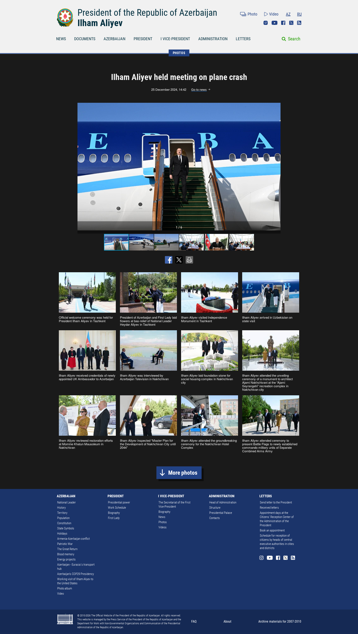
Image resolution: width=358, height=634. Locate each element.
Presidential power (119, 502)
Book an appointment (272, 530)
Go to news (199, 89)
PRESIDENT (143, 38)
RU (299, 14)
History (61, 507)
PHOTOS (179, 53)
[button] (276, 166)
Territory (62, 513)
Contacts (214, 518)
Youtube (274, 23)
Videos (162, 527)
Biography (114, 513)
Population (63, 518)
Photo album (64, 588)
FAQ (194, 621)
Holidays (62, 533)
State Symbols (65, 528)
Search (294, 38)
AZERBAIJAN (114, 38)
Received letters (269, 507)
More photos (182, 472)
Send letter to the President (276, 502)
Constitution (64, 523)
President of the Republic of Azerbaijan (147, 12)
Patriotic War (65, 544)
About (227, 621)
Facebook (283, 23)
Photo (252, 14)
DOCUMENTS (84, 38)
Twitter (291, 23)
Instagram (266, 23)
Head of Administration (222, 502)
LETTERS (243, 38)
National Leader (66, 502)
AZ (288, 14)
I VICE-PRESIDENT (175, 38)
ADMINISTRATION (212, 38)
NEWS (61, 38)
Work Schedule (117, 507)
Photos (162, 522)
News (161, 517)
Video (273, 14)
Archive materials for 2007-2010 (279, 621)
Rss (299, 23)
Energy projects (66, 559)
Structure (214, 507)
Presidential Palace (220, 513)
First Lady (114, 518)
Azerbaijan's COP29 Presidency (75, 574)
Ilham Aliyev (100, 23)
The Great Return (67, 549)
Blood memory (65, 554)
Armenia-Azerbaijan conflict (73, 539)
